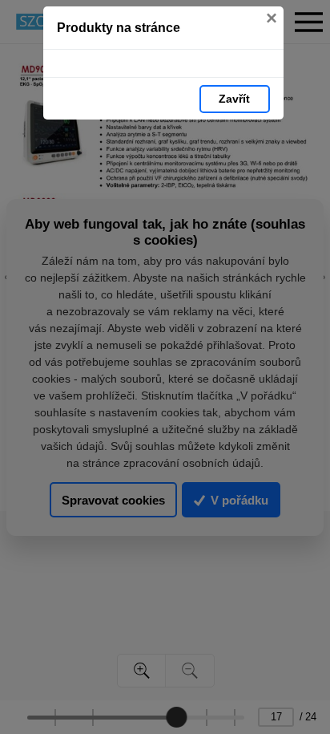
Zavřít (234, 98)
